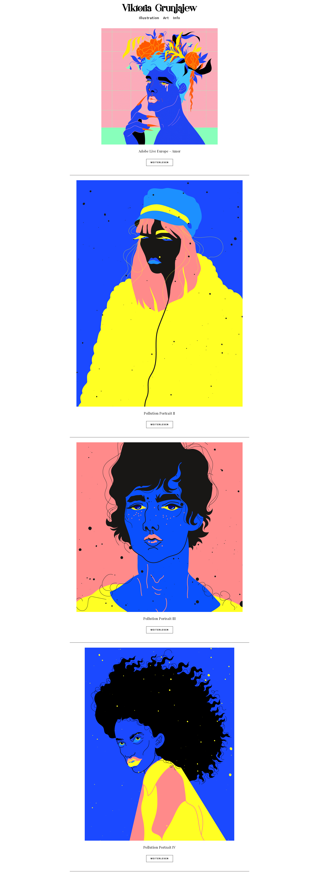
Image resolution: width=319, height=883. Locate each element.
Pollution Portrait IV (159, 847)
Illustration (149, 18)
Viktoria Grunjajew (159, 8)
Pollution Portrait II (159, 413)
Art (166, 18)
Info (176, 18)
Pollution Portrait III (159, 618)
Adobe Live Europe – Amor (160, 151)
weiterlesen (160, 162)
